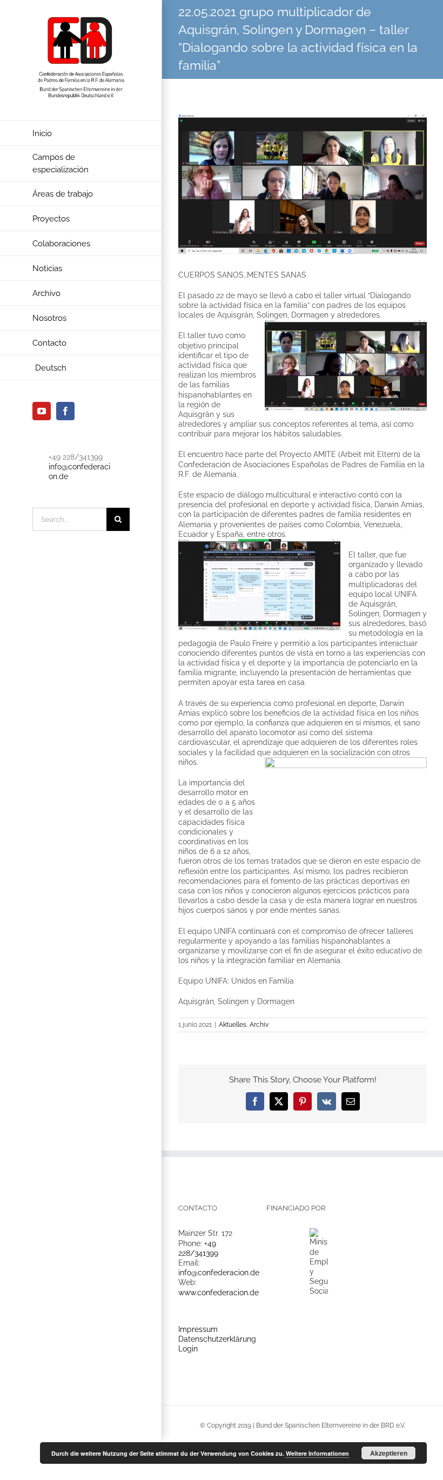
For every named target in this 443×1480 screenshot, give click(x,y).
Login (188, 1348)
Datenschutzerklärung (217, 1339)
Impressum (198, 1329)
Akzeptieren (388, 1453)
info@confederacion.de (218, 1272)
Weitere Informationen (317, 1453)
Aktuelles (232, 1024)
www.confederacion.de (218, 1292)
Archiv (259, 1024)
